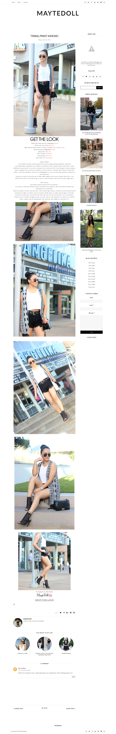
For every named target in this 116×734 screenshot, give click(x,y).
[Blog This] (74, 612)
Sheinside (50, 143)
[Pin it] (70, 612)
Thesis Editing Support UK (64, 673)
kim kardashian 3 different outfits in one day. (91, 133)
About (19, 2)
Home (13, 2)
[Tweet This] (60, 612)
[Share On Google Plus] (67, 612)
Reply (73, 676)
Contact (25, 2)
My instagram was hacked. (91, 170)
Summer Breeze (91, 205)
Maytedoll (24, 731)
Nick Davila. (49, 591)
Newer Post (19, 708)
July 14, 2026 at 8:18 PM (24, 670)
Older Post (70, 708)
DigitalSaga (22, 668)
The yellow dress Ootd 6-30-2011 (91, 250)
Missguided (47, 149)
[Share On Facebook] (64, 612)
